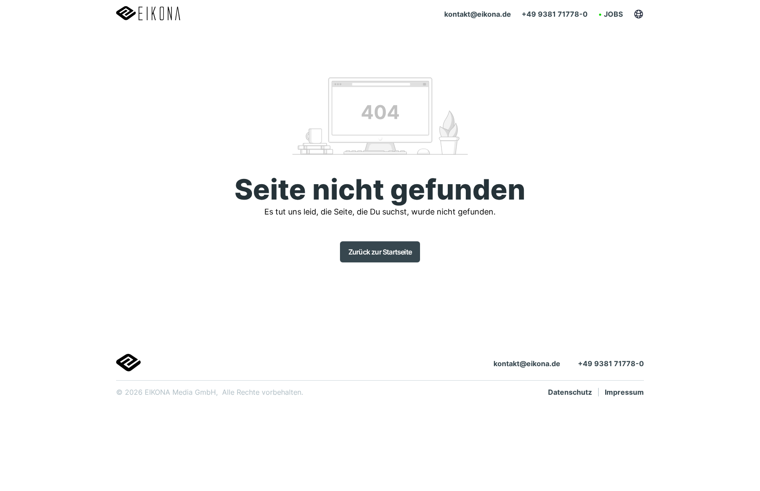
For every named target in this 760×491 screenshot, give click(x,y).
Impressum (624, 392)
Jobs (613, 14)
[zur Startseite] (148, 14)
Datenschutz (570, 392)
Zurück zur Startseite (380, 251)
